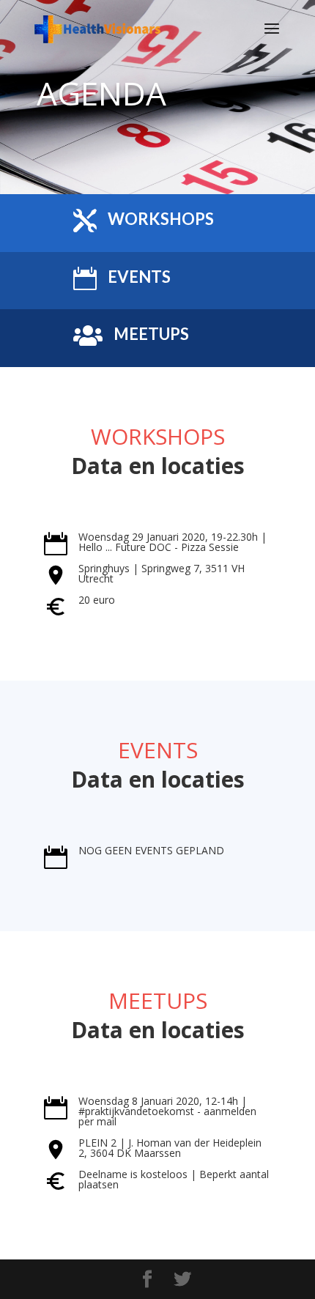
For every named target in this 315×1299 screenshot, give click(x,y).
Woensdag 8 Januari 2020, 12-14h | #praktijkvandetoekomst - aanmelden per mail (167, 1111)
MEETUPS (151, 334)
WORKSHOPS (161, 219)
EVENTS (139, 276)
